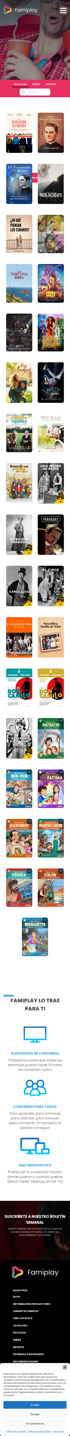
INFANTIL (18, 1347)
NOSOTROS (20, 1290)
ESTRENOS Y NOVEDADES (28, 1354)
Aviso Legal (58, 1431)
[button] (65, 1367)
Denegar (35, 1414)
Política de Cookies (16, 1431)
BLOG (16, 1296)
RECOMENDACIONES (25, 1361)
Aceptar (35, 1404)
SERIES (17, 1339)
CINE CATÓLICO (22, 1318)
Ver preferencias (35, 1423)
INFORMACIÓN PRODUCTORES (31, 1304)
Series (36, 84)
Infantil (51, 84)
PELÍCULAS (19, 1332)
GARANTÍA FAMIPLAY (26, 1311)
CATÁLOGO (20, 1325)
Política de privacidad (39, 1431)
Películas (20, 84)
